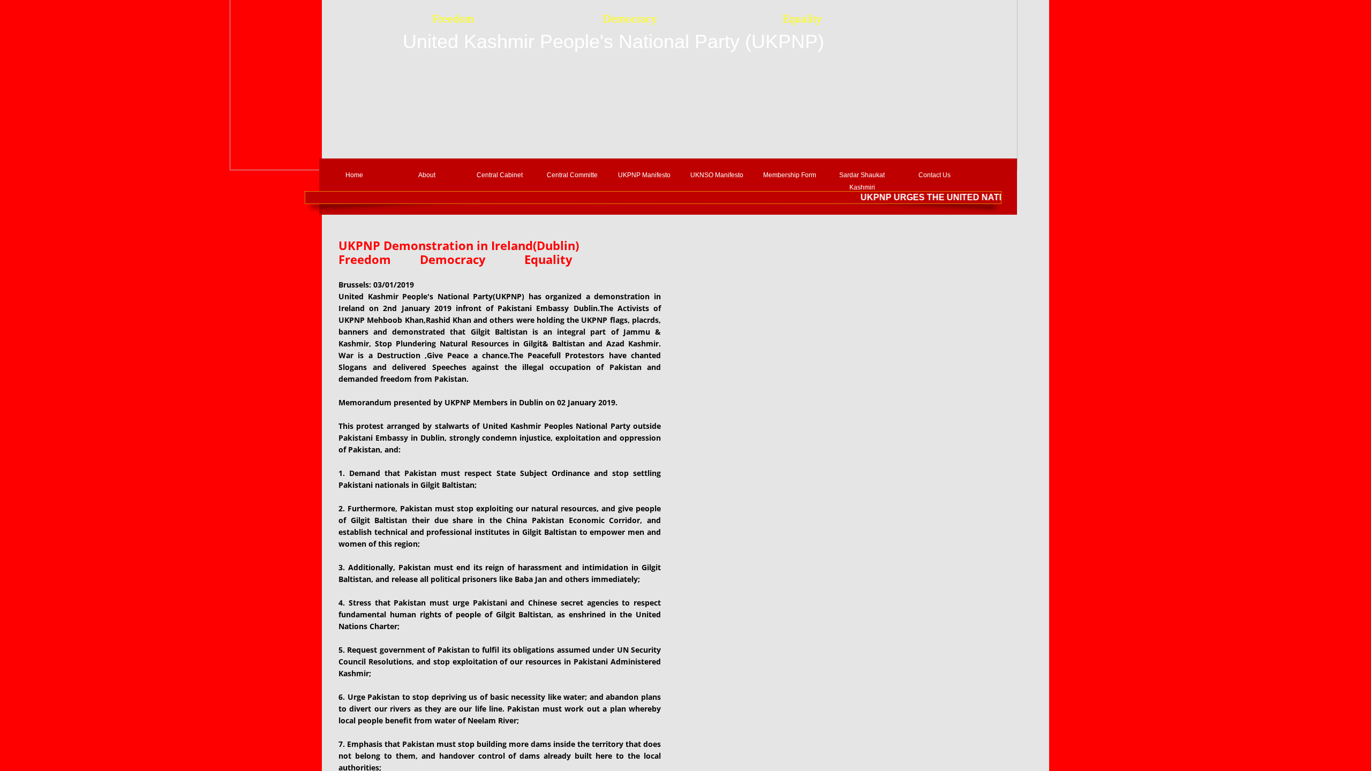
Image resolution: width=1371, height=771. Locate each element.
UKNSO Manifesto (716, 175)
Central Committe (572, 175)
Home (354, 175)
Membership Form (789, 175)
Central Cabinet (500, 175)
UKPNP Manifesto (644, 175)
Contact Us (934, 175)
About (426, 175)
